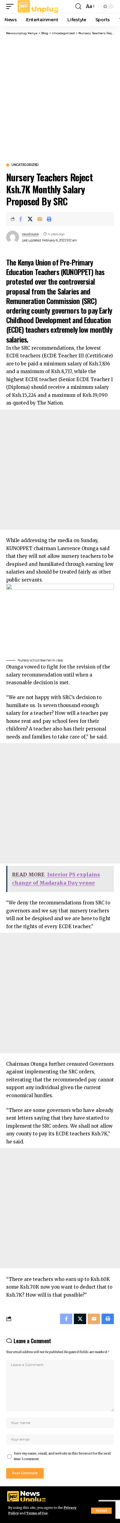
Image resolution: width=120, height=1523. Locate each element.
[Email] (39, 219)
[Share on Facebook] (20, 219)
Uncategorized (25, 165)
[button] (101, 1511)
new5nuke (30, 234)
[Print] (49, 219)
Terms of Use (37, 1513)
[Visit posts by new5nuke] (12, 237)
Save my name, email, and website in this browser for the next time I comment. (62, 1456)
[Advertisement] (60, 99)
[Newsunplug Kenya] (38, 6)
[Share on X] (30, 219)
